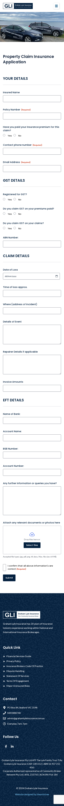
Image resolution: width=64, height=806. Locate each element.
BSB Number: (10, 448)
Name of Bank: (11, 414)
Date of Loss (10, 269)
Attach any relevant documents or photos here (31, 522)
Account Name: (12, 431)
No (19, 135)
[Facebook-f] (6, 746)
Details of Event (12, 321)
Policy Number (17, 109)
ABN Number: (10, 237)
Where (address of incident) (20, 304)
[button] (56, 6)
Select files (32, 545)
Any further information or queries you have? (30, 483)
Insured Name (11, 92)
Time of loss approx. (15, 287)
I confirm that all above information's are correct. (30, 567)
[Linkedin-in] (12, 746)
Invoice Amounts (13, 382)
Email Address (17, 162)
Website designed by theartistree (32, 794)
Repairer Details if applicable (20, 351)
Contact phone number (22, 145)
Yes (10, 135)
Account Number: (13, 466)
